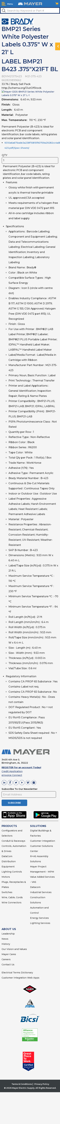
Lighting (6, 871)
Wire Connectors (11, 902)
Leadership (8, 933)
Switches (7, 892)
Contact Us (8, 964)
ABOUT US (9, 929)
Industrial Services (41, 892)
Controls (16, 871)
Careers (6, 959)
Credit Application (12, 771)
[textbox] (30, 10)
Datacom (35, 887)
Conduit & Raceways (13, 840)
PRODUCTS (9, 826)
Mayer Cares (9, 954)
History (6, 944)
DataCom (7, 856)
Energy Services (39, 918)
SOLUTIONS (38, 826)
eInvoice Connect (12, 775)
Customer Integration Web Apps (20, 977)
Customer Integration (42, 840)
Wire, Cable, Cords (12, 897)
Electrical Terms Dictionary (17, 972)
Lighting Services (40, 923)
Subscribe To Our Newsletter (19, 789)
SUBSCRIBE (14, 802)
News (5, 938)
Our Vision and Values (14, 949)
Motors (6, 876)
